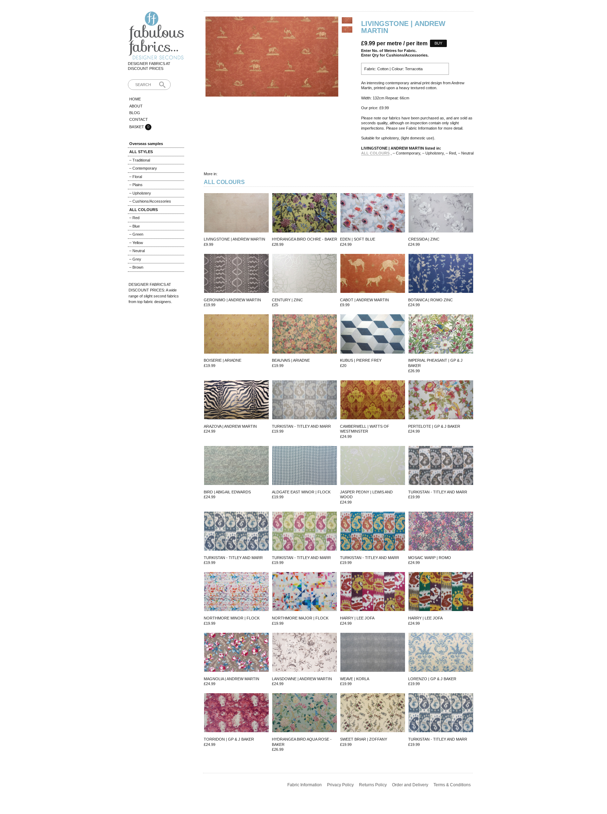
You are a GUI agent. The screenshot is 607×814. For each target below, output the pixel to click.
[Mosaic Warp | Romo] (441, 532)
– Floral (135, 177)
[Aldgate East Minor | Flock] (304, 466)
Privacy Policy (340, 784)
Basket (137, 127)
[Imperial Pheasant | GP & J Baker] (441, 334)
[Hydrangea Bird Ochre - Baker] (304, 213)
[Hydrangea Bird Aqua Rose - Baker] (304, 713)
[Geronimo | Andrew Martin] (236, 274)
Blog (134, 113)
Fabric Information (304, 784)
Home (135, 99)
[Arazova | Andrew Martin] (236, 400)
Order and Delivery (410, 784)
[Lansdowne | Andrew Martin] (304, 653)
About (136, 106)
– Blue (134, 226)
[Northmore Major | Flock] (304, 592)
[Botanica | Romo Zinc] (441, 274)
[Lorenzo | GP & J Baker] (441, 653)
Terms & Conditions (452, 784)
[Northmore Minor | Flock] (236, 592)
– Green (136, 234)
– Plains (136, 185)
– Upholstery (140, 193)
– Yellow (136, 243)
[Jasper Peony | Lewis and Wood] (372, 466)
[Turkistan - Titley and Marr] (304, 400)
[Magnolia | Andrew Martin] (236, 653)
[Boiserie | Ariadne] (236, 334)
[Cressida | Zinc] (441, 213)
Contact (138, 119)
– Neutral (137, 251)
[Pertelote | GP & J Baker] (441, 400)
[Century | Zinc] (304, 274)
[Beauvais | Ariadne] (304, 334)
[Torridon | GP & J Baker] (236, 713)
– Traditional (139, 160)
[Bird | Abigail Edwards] (236, 466)
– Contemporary (143, 168)
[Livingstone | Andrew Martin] (236, 213)
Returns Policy (373, 784)
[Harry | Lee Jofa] (372, 592)
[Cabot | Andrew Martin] (372, 274)
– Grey (135, 259)
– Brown (136, 267)
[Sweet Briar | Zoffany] (372, 713)
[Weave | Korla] (372, 653)
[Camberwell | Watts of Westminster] (372, 400)
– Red (134, 218)
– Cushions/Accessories (150, 201)
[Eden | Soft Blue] (372, 213)
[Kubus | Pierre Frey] (372, 334)
